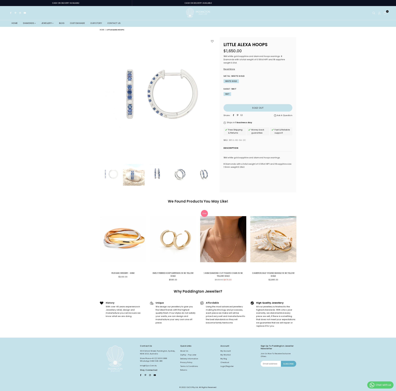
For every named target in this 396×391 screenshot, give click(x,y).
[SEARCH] (374, 13)
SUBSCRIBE (288, 363)
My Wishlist (225, 355)
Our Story (96, 23)
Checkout (224, 362)
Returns (183, 370)
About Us (184, 351)
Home (15, 23)
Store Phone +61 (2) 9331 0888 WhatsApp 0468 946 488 (153, 359)
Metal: (234, 76)
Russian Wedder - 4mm (123, 273)
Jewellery (46, 23)
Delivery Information (189, 358)
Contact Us (114, 23)
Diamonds (28, 23)
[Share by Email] (242, 115)
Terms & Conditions (189, 366)
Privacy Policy (186, 362)
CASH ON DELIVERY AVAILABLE (66, 3)
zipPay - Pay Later (188, 355)
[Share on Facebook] (234, 115)
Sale (204, 213)
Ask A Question (284, 115)
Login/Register (227, 366)
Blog (62, 23)
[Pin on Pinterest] (238, 115)
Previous (102, 97)
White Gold (231, 81)
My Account (225, 351)
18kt (227, 94)
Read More (229, 69)
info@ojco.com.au (148, 365)
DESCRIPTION (231, 148)
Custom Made (77, 23)
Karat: (230, 88)
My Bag (223, 358)
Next (213, 97)
